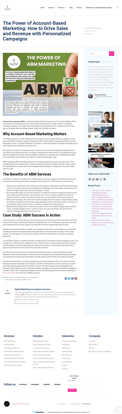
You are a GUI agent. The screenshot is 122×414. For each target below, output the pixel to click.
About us (51, 8)
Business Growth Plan (22, 279)
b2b (30, 277)
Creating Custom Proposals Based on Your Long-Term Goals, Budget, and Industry (103, 222)
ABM (6, 277)
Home (43, 8)
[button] (99, 105)
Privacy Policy (86, 403)
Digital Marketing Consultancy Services (101, 155)
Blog (71, 8)
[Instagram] (100, 179)
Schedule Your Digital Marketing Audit (98, 8)
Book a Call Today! (26, 301)
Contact (79, 8)
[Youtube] (97, 179)
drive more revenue (9, 273)
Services (61, 8)
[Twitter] (93, 179)
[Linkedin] (104, 179)
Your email (72, 380)
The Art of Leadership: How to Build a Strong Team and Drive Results (102, 216)
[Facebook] (89, 179)
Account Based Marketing (18, 277)
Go (112, 53)
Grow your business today (101, 125)
